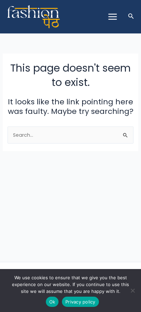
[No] (132, 290)
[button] (131, 16)
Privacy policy (80, 301)
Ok (52, 301)
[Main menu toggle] (112, 16)
